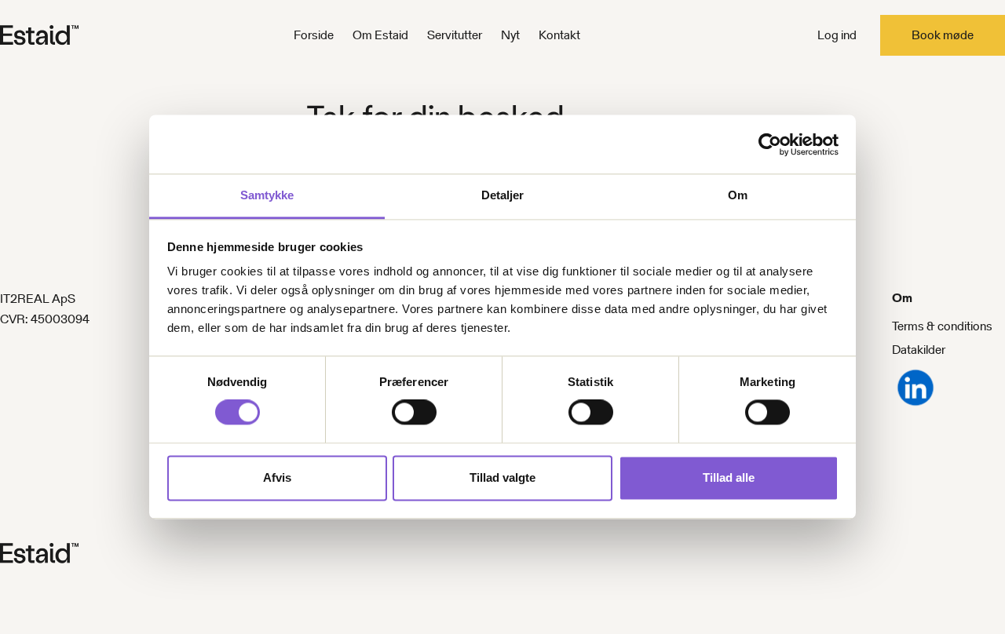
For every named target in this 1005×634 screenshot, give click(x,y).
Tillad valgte (502, 477)
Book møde (943, 35)
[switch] (414, 412)
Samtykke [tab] (267, 195)
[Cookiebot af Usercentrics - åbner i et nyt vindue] (770, 144)
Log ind (837, 35)
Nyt (510, 35)
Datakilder (918, 350)
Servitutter (454, 35)
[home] (65, 35)
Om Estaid (380, 35)
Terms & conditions (942, 326)
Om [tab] (737, 195)
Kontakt (559, 35)
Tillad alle (729, 477)
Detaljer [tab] (502, 195)
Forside (314, 35)
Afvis (277, 477)
